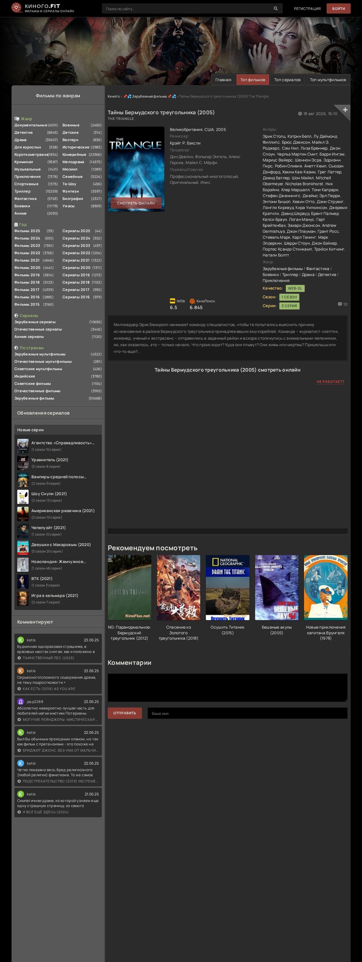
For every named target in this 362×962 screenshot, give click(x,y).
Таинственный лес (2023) (49, 657)
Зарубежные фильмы (34, 398)
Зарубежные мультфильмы (40, 354)
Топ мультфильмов (328, 79)
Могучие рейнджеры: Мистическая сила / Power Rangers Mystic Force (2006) (61, 719)
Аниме (20, 213)
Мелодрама (73, 161)
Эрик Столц (274, 136)
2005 (221, 129)
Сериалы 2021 (76, 260)
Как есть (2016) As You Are (49, 688)
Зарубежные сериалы (35, 321)
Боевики (22, 205)
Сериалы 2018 (76, 282)
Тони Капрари (325, 189)
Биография (73, 198)
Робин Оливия (288, 166)
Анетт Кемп (315, 166)
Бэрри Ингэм (332, 154)
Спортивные (26, 183)
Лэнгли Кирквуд (278, 207)
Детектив (23, 132)
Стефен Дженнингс (281, 195)
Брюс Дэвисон (296, 142)
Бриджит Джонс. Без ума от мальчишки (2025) (61, 750)
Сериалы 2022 (76, 252)
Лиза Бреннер (314, 148)
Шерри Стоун (297, 243)
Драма (20, 139)
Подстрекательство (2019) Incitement (61, 781)
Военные (71, 125)
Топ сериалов (287, 79)
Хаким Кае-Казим (299, 171)
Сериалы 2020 (76, 267)
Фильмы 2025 (27, 230)
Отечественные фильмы (37, 390)
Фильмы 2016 (27, 296)
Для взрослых (27, 147)
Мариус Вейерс (278, 160)
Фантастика (25, 198)
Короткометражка (31, 154)
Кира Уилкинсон (311, 207)
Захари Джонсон (304, 225)
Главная (223, 79)
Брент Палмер (325, 213)
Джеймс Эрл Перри (321, 195)
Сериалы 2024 (76, 238)
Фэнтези (71, 191)
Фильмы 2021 (27, 260)
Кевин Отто (304, 201)
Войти (338, 8)
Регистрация (307, 8)
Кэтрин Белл (299, 136)
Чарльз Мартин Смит (297, 154)
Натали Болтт (276, 255)
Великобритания (186, 129)
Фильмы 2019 (27, 274)
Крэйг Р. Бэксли (185, 143)
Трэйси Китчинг (329, 249)
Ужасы (69, 205)
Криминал (23, 161)
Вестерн (70, 139)
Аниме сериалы (29, 336)
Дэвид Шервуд (295, 213)
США (209, 129)
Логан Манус (301, 219)
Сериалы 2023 (76, 245)
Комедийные (75, 154)
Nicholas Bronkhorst (304, 183)
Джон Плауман (301, 231)
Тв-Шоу (69, 183)
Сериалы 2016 (76, 296)
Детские (71, 132)
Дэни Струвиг (330, 201)
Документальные (30, 125)
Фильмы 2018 (27, 282)
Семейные (73, 176)
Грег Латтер (329, 171)
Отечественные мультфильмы (43, 361)
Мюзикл (70, 169)
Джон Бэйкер (324, 243)
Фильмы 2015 (27, 304)
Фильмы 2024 (27, 238)
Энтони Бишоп (276, 201)
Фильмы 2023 (27, 245)
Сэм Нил (290, 148)
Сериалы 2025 (76, 230)
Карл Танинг (304, 237)
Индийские (24, 376)
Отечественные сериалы (38, 329)
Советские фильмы (32, 383)
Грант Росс (328, 231)
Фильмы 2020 (27, 267)
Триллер (22, 191)
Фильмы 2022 (27, 252)
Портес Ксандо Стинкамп (287, 249)
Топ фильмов (252, 79)
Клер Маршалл (295, 189)
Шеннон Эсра (308, 160)
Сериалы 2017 (76, 289)
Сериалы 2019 (76, 274)
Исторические (76, 147)
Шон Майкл (303, 177)
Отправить (124, 713)
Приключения (27, 176)
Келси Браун (275, 219)
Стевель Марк (276, 237)
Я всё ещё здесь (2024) (46, 812)
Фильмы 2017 (26, 289)
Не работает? (331, 381)
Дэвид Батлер (276, 177)
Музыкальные (27, 169)
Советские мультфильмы (38, 368)
